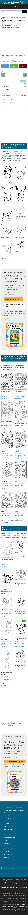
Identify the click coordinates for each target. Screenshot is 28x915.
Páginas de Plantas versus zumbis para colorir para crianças (20, 645)
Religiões (6, 857)
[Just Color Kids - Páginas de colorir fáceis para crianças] (14, 887)
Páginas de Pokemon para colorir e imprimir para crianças (13, 145)
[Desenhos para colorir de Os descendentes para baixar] (7, 668)
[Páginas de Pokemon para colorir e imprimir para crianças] (2, 723)
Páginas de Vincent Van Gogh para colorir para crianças (20, 396)
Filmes (5, 840)
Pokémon (3, 19)
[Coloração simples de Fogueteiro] (21, 214)
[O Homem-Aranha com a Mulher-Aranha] (7, 635)
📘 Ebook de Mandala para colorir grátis (11, 868)
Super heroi (7, 843)
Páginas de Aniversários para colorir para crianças (7, 455)
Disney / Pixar (8, 832)
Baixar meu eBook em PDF (13, 299)
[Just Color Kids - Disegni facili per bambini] (17, 887)
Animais (6, 821)
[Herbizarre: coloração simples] (21, 247)
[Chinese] (23, 887)
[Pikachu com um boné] (7, 180)
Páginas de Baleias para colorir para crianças (6, 396)
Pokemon (23, 81)
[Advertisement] (14, 123)
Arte (5, 826)
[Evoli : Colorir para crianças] (7, 256)
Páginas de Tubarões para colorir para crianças (21, 425)
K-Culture (6, 851)
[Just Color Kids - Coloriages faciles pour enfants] (8, 887)
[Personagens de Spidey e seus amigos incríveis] (21, 577)
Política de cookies (15, 882)
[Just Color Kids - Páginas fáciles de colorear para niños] (11, 887)
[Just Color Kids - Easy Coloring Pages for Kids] (3, 887)
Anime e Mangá (8, 846)
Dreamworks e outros (10, 835)
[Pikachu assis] (7, 222)
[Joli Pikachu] (21, 201)
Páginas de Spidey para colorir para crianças (20, 585)
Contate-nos (23, 880)
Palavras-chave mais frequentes (13, 880)
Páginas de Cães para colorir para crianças (6, 515)
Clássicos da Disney (9, 829)
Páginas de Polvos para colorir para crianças (20, 515)
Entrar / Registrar (24, 2)
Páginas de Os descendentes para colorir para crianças (6, 678)
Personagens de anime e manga (17, 17)
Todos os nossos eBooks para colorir (14, 305)
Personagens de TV (9, 837)
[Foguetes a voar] (7, 235)
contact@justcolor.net (16, 907)
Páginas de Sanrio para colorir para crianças (6, 593)
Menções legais (6, 882)
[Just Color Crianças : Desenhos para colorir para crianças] (13, 2)
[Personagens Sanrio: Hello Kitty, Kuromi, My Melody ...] (21, 657)
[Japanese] (25, 887)
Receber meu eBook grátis (15, 761)
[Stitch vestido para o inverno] (21, 548)
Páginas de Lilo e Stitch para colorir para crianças (6, 565)
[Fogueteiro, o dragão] (21, 235)
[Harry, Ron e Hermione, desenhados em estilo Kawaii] (7, 605)
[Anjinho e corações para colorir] (21, 605)
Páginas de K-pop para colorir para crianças (20, 485)
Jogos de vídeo (8, 854)
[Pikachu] (21, 180)
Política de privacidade (15, 766)
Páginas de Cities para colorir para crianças (6, 427)
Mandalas (6, 815)
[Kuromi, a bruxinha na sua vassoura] (7, 585)
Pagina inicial (4, 17)
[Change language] (26, 2)
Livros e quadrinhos (9, 848)
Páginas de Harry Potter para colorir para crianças (6, 615)
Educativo (6, 823)
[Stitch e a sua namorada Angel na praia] (7, 557)
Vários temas (7, 818)
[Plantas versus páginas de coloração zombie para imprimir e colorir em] (21, 636)
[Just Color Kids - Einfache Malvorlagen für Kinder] (20, 887)
